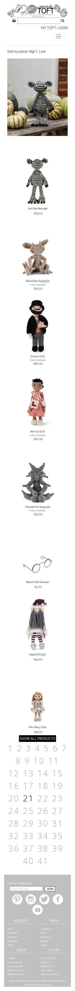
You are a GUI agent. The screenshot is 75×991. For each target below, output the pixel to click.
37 (28, 848)
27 (57, 810)
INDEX (45, 962)
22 (43, 798)
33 (28, 835)
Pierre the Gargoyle (37, 284)
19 (57, 785)
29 (28, 823)
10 (39, 760)
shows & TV (48, 966)
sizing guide (14, 966)
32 (14, 835)
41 (43, 861)
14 (43, 773)
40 (28, 861)
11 (53, 760)
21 (28, 798)
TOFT (10, 928)
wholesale (47, 970)
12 (14, 773)
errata (44, 941)
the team (12, 932)
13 (28, 773)
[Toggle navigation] (58, 36)
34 (43, 835)
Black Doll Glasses (37, 584)
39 (57, 848)
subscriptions (49, 958)
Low (42, 51)
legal (44, 945)
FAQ (43, 932)
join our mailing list (19, 883)
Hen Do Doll (37, 435)
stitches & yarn (16, 970)
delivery (46, 937)
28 (14, 823)
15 (57, 773)
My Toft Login (54, 28)
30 (43, 823)
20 (14, 798)
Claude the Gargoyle (37, 510)
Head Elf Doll (37, 657)
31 (57, 823)
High (31, 51)
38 (43, 848)
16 (14, 785)
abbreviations (15, 974)
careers (11, 937)
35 (57, 835)
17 (28, 785)
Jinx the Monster (38, 211)
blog (10, 945)
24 (14, 810)
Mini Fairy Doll (37, 730)
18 (43, 785)
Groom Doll (37, 360)
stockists (12, 941)
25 (28, 810)
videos (11, 958)
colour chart (14, 962)
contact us (47, 928)
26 (43, 810)
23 (57, 798)
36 (14, 848)
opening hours (50, 974)
